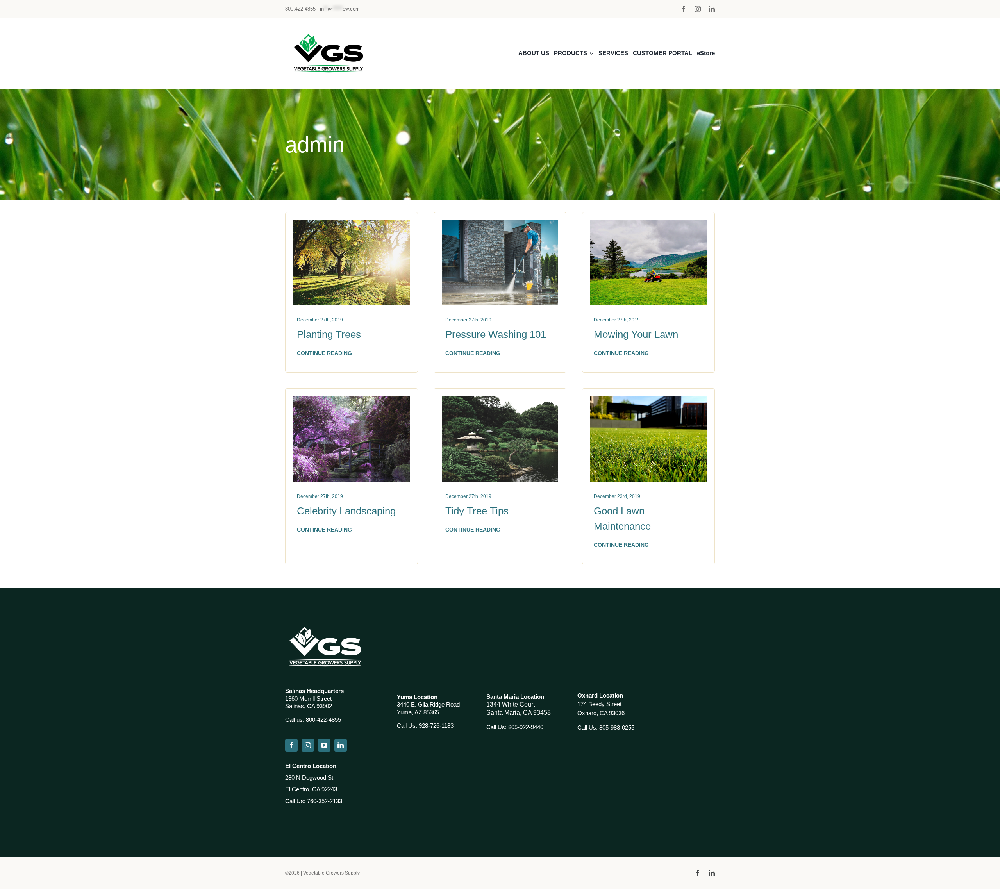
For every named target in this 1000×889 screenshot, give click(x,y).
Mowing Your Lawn (636, 334)
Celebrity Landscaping (346, 511)
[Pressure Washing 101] (500, 224)
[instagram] (698, 9)
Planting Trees (329, 334)
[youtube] (324, 745)
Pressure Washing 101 (495, 334)
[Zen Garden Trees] (500, 400)
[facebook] (683, 9)
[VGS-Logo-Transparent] (327, 33)
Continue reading (324, 353)
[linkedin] (712, 9)
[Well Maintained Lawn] (648, 400)
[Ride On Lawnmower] (648, 224)
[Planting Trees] (351, 224)
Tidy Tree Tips (477, 511)
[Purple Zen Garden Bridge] (351, 400)
